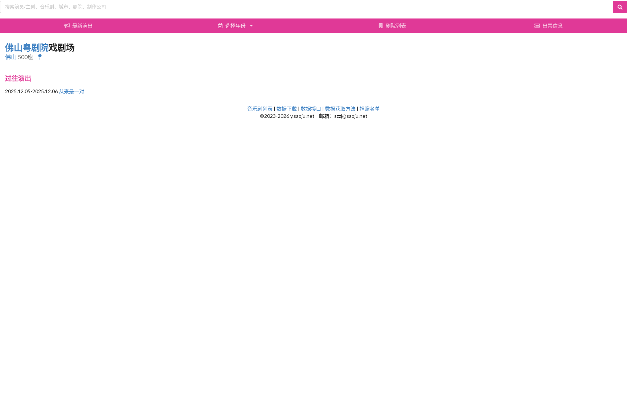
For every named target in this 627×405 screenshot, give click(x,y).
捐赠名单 (370, 109)
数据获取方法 (340, 109)
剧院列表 (396, 25)
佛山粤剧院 (27, 47)
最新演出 (82, 25)
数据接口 (311, 109)
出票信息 (552, 25)
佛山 (11, 56)
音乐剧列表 (259, 109)
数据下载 (286, 109)
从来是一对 (71, 91)
